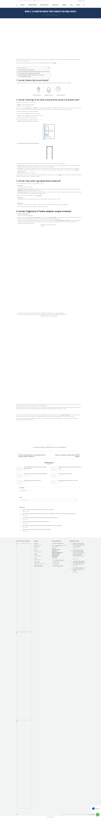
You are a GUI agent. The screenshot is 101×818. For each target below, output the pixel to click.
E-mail (73, 436)
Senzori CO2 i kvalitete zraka (57, 552)
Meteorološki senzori (56, 553)
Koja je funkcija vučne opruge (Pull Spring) (32, 480)
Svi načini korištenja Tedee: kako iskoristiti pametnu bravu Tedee (69, 467)
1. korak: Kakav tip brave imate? (26, 69)
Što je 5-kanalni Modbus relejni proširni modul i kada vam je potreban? (36, 521)
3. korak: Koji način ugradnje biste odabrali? (29, 73)
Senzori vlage (54, 550)
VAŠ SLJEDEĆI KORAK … (26, 76)
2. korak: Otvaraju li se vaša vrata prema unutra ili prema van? (33, 71)
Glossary (77, 814)
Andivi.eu (54, 63)
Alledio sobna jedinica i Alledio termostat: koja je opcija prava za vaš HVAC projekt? (38, 509)
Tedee (51, 445)
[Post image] (19, 469)
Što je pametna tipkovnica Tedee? (65, 473)
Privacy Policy (82, 814)
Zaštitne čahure (55, 556)
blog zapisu (39, 195)
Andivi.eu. (60, 174)
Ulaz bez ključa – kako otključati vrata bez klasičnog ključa (35, 473)
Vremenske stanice (55, 555)
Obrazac (56, 436)
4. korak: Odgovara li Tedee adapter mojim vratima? (31, 75)
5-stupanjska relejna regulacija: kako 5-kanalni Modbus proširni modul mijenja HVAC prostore (40, 517)
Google (39, 436)
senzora (59, 545)
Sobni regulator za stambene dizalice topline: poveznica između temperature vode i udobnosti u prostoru (42, 525)
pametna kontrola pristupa (49, 447)
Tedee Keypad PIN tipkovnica (61, 447)
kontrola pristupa (36, 447)
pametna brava (42, 447)
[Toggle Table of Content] (48, 68)
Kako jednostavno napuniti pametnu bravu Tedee (68, 480)
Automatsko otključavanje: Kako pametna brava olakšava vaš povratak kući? (35, 467)
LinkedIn (23, 436)
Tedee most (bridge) (65, 414)
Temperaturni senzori (56, 549)
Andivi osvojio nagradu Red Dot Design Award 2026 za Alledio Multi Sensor (37, 529)
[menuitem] (22, 5)
